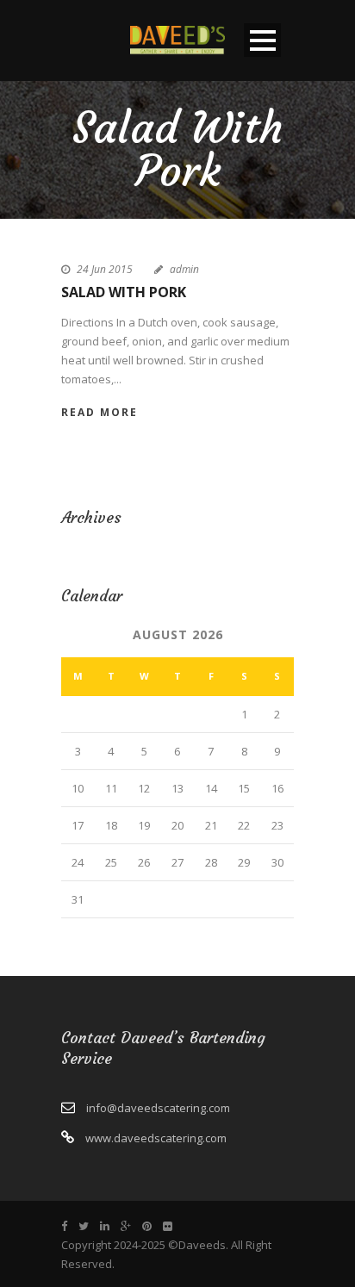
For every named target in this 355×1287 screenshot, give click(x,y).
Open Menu (262, 40)
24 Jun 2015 (105, 269)
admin (184, 269)
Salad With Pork (123, 292)
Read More (99, 412)
